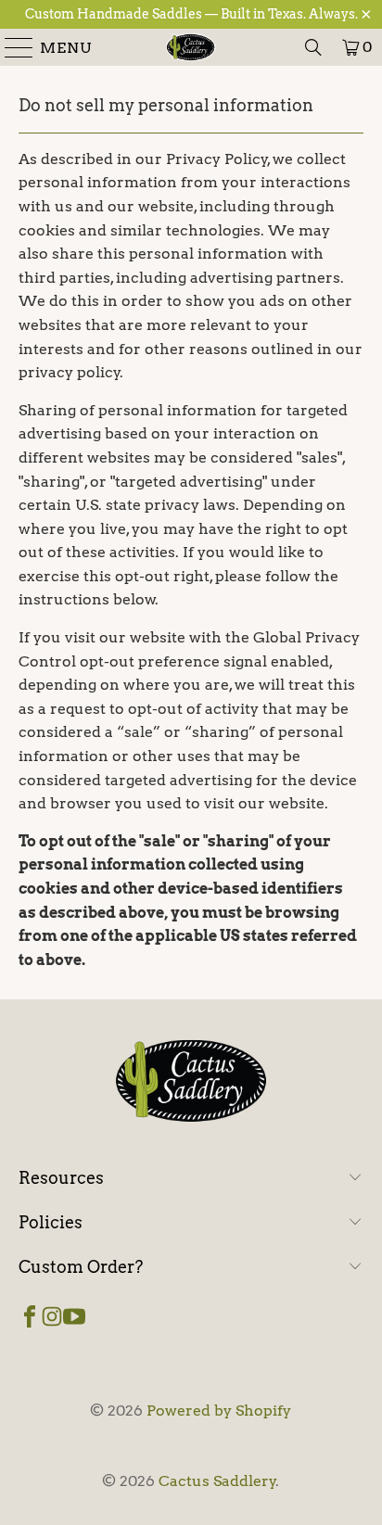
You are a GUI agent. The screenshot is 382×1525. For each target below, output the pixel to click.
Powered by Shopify (218, 1410)
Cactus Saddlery (217, 1481)
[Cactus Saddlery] (191, 47)
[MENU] (11, 47)
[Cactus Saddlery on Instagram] (52, 1315)
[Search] (313, 47)
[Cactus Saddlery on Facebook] (30, 1315)
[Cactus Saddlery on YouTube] (74, 1315)
